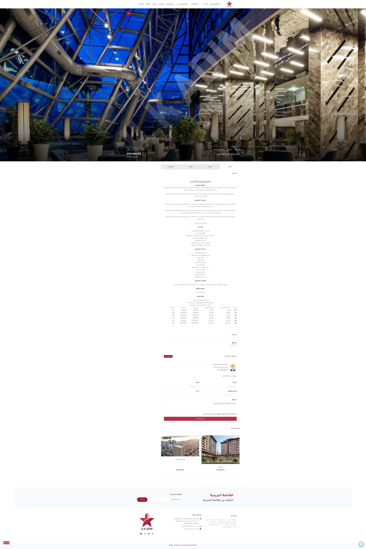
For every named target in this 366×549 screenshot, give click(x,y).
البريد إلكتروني (232, 391)
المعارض (161, 4)
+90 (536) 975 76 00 (219, 367)
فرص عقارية (169, 4)
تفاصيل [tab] (190, 166)
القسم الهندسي (183, 4)
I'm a (197, 391)
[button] (183, 84)
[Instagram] (145, 533)
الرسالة (234, 400)
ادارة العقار (195, 4)
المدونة (148, 4)
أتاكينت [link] (220, 467)
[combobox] (181, 395)
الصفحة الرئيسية (215, 4)
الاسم (235, 382)
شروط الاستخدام (208, 414)
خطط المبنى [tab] (171, 166)
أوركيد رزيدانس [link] (180, 459)
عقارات (206, 4)
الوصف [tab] (230, 166)
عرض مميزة (165, 438)
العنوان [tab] (210, 166)
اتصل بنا (141, 4)
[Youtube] (141, 533)
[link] (220, 449)
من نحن (154, 4)
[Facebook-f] (152, 533)
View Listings (168, 356)
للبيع (205, 438)
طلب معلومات (200, 418)
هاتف (197, 382)
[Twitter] (148, 533)
